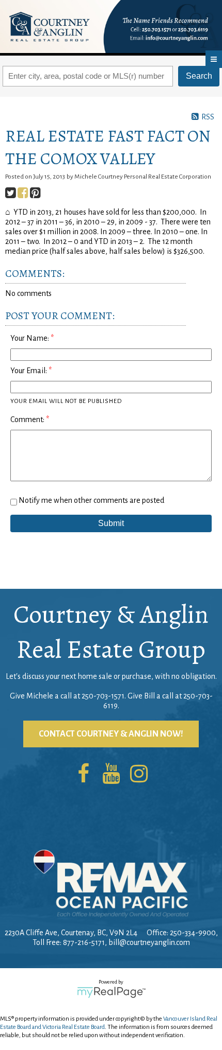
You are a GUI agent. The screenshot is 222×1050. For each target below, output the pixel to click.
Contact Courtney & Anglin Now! (111, 734)
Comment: (28, 419)
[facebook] (83, 774)
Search (199, 76)
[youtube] (111, 774)
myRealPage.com (111, 992)
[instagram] (139, 774)
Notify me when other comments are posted (90, 500)
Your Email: (29, 370)
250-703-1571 (103, 696)
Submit (111, 523)
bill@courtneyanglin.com (149, 942)
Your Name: (30, 338)
